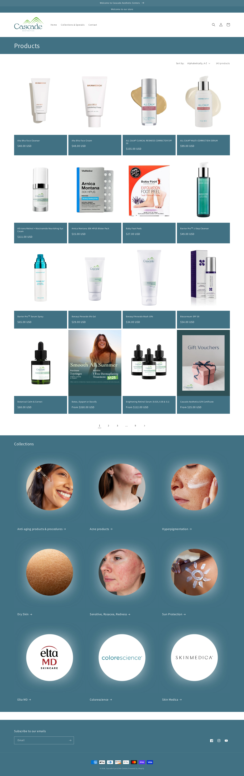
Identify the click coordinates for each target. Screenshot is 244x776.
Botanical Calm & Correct (29, 401)
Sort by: (180, 63)
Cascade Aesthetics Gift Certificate (197, 401)
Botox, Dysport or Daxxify (84, 401)
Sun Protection (172, 614)
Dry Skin (23, 614)
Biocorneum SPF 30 (189, 316)
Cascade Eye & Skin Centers (117, 768)
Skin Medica (170, 699)
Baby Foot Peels (134, 228)
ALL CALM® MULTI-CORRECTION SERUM (199, 140)
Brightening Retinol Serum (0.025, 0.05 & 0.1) (147, 401)
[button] (213, 24)
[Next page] (144, 425)
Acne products (99, 529)
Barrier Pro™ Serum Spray (30, 316)
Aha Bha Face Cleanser (28, 140)
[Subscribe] (70, 740)
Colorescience (99, 699)
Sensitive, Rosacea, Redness (108, 614)
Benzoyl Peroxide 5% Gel (84, 316)
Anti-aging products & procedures (39, 529)
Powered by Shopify (136, 768)
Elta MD (22, 699)
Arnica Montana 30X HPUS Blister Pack (90, 228)
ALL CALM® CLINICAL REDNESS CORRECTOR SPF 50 (149, 142)
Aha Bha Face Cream (82, 140)
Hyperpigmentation (175, 529)
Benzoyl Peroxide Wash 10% (139, 316)
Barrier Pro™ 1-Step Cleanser (194, 228)
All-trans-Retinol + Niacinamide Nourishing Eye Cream (40, 230)
